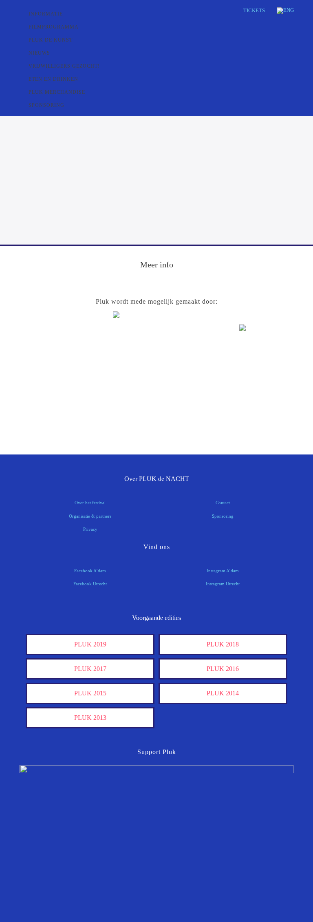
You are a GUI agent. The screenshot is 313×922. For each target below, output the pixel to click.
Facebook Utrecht (90, 583)
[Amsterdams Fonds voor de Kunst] (156, 337)
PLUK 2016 (223, 668)
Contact (223, 502)
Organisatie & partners (90, 516)
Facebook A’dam (90, 570)
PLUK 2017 (90, 668)
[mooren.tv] (156, 396)
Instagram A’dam (223, 570)
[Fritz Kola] (53, 346)
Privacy (90, 529)
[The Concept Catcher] (156, 421)
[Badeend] (53, 421)
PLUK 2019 (90, 644)
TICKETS (254, 10)
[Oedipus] (259, 396)
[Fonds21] (53, 371)
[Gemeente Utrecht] (156, 371)
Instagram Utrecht (223, 583)
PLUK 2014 (223, 693)
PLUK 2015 (90, 693)
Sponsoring (223, 516)
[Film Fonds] (259, 342)
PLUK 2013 (90, 717)
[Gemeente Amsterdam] (259, 421)
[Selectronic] (53, 396)
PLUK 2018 (223, 644)
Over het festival (90, 502)
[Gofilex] (259, 371)
